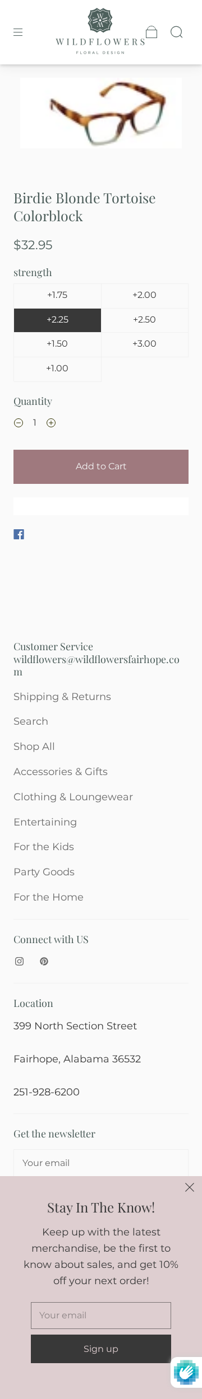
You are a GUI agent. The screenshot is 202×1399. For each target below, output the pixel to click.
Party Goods (44, 872)
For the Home (48, 897)
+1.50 (57, 343)
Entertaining (45, 822)
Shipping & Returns (62, 697)
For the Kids (43, 847)
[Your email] (101, 1163)
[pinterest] (43, 961)
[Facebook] (19, 534)
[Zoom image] (101, 115)
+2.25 (57, 319)
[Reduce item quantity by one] (18, 424)
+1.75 (57, 295)
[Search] (176, 32)
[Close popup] (189, 1188)
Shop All (34, 746)
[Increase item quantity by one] (51, 424)
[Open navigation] (25, 32)
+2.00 (144, 295)
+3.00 (144, 343)
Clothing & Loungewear (73, 797)
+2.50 (144, 319)
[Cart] (151, 32)
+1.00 (57, 368)
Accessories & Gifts (60, 772)
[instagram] (19, 961)
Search (30, 721)
